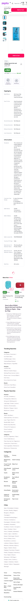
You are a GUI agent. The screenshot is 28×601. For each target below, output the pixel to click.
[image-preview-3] (4, 34)
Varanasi (6, 564)
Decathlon (13, 387)
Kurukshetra (7, 541)
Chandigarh (7, 515)
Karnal (16, 536)
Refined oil (15, 446)
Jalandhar (14, 534)
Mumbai (11, 545)
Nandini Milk (7, 422)
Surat (10, 559)
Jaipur (9, 534)
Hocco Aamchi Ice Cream (10, 380)
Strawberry (12, 396)
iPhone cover (7, 375)
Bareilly (11, 510)
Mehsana (6, 545)
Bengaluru (6, 513)
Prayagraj (10, 552)
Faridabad (6, 524)
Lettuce (12, 410)
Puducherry (16, 552)
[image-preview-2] (4, 28)
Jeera (15, 408)
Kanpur (6, 536)
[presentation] (22, 50)
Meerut (16, 543)
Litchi (17, 373)
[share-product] (21, 64)
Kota (13, 538)
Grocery (6, 436)
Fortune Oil (6, 427)
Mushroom (6, 410)
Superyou (12, 427)
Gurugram (17, 527)
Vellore (10, 564)
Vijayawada (16, 564)
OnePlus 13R (7, 368)
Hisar (14, 529)
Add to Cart (16, 55)
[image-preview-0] (4, 17)
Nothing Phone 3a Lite (9, 373)
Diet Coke (6, 378)
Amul (12, 422)
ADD (11, 289)
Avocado (6, 396)
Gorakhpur (6, 527)
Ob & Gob (6, 385)
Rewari (13, 555)
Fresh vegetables (8, 446)
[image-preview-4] (4, 39)
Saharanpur (6, 557)
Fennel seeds (12, 406)
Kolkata (9, 538)
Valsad (16, 562)
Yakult (5, 415)
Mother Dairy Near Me (9, 424)
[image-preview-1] (4, 23)
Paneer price (14, 448)
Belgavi (15, 510)
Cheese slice (7, 443)
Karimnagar (11, 536)
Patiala (5, 552)
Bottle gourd (13, 401)
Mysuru (16, 545)
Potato (12, 403)
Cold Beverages (8, 359)
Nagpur (6, 548)
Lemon (16, 403)
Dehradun (13, 522)
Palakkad (6, 550)
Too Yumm (15, 417)
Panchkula (11, 550)
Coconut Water (15, 375)
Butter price (7, 448)
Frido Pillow (12, 385)
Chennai (6, 520)
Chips (16, 436)
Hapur (5, 529)
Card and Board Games (9, 361)
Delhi (18, 522)
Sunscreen (13, 354)
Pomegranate (7, 399)
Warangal (6, 566)
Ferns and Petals (8, 431)
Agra (5, 508)
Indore (5, 534)
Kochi (5, 538)
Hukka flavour (10, 439)
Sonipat (6, 559)
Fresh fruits (13, 443)
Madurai (11, 543)
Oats (14, 359)
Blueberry (6, 408)
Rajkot (9, 555)
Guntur (12, 527)
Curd (5, 439)
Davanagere (7, 522)
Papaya (11, 408)
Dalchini (6, 406)
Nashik (10, 548)
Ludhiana (6, 543)
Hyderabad (15, 531)
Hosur (5, 531)
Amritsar (6, 510)
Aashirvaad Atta (8, 417)
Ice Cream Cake (8, 356)
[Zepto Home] (5, 3)
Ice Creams (6, 354)
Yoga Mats (14, 363)
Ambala (16, 508)
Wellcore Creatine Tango (10, 371)
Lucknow (13, 541)
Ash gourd (6, 401)
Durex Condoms (8, 429)
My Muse (10, 415)
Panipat (17, 550)
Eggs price (16, 441)
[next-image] (22, 50)
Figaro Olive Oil (11, 420)
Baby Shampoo (7, 363)
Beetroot (14, 399)
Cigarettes (11, 436)
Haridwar (10, 529)
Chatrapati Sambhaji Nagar (10, 517)
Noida (14, 548)
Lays (5, 420)
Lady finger (6, 403)
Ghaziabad (12, 524)
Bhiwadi (12, 513)
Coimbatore (12, 520)
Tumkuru (14, 559)
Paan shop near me (8, 441)
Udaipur (6, 562)
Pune (5, 555)
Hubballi (10, 531)
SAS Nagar (13, 557)
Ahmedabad (10, 508)
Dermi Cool (6, 387)
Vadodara (11, 562)
